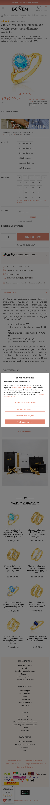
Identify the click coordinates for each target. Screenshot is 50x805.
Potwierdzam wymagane (25, 415)
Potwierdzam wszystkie (25, 422)
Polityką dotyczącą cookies (21, 388)
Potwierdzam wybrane (25, 409)
